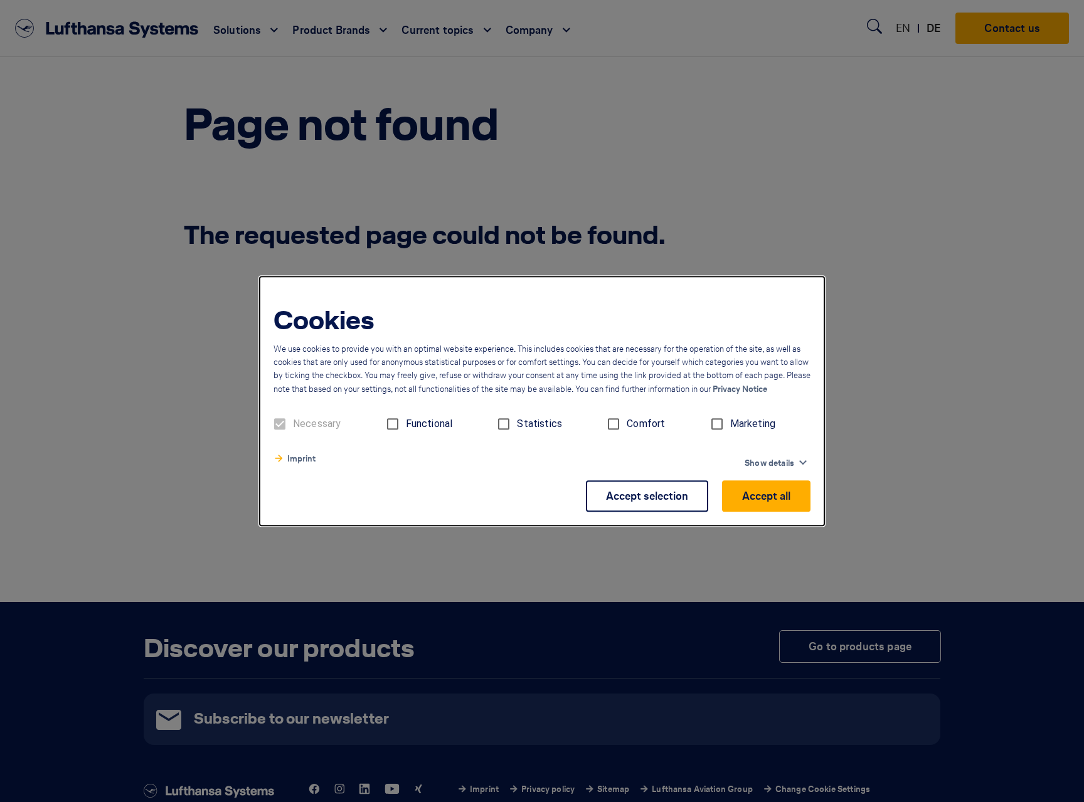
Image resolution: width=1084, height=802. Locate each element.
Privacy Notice (740, 389)
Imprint (301, 459)
